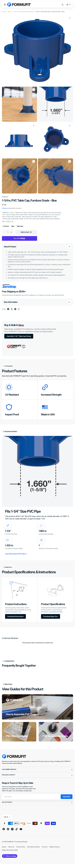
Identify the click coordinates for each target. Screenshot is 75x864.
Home (4, 11)
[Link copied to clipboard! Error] (19, 305)
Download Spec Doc (50, 611)
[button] (5, 4)
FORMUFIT (10, 836)
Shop (9, 11)
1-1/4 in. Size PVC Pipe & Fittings (23, 11)
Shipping (4, 204)
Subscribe (65, 791)
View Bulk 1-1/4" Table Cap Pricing (19, 332)
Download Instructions (15, 611)
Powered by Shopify (21, 836)
